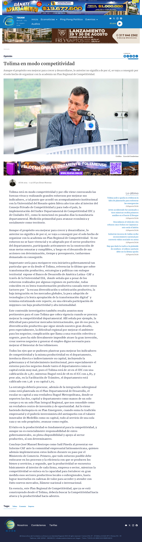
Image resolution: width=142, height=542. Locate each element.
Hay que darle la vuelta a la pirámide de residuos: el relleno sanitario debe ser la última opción (122, 249)
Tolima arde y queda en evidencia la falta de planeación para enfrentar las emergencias (122, 200)
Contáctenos (38, 525)
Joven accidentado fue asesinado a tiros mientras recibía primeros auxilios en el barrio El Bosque (123, 212)
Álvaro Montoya (45, 183)
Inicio (35, 19)
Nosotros (22, 525)
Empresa (31, 506)
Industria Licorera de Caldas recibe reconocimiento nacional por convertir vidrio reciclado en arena (123, 237)
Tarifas (53, 525)
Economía (22, 506)
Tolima (14, 506)
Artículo (6, 49)
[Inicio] (9, 21)
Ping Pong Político (71, 19)
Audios (36, 24)
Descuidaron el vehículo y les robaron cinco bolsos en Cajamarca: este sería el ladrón (122, 224)
